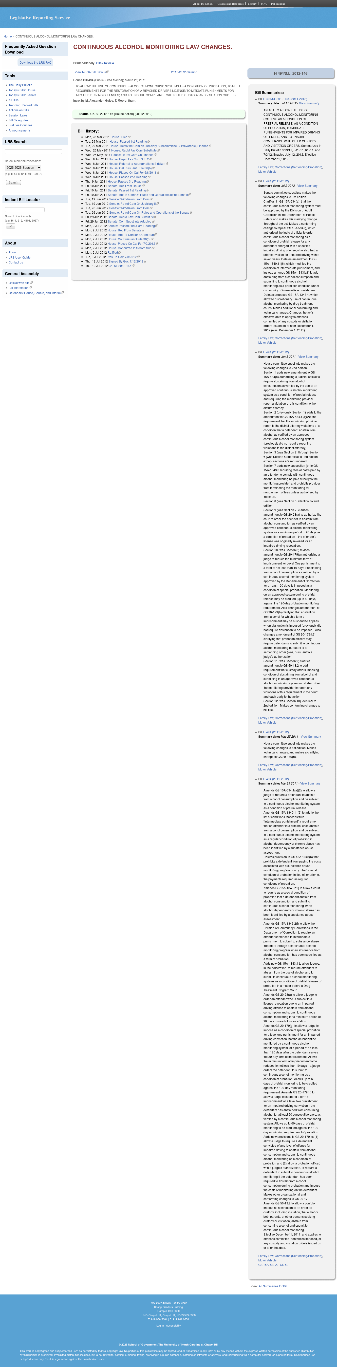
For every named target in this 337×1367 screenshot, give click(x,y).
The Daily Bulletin (20, 85)
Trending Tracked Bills (23, 105)
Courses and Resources (230, 3)
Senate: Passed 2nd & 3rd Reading (133, 226)
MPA (264, 3)
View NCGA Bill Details (92, 72)
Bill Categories (18, 120)
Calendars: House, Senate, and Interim (36, 293)
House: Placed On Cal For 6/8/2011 (134, 172)
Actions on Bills (19, 110)
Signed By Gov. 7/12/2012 (127, 261)
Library (252, 3)
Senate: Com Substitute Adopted (131, 221)
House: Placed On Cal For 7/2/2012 (133, 243)
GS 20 (274, 1264)
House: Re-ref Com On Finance (133, 154)
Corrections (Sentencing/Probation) (298, 167)
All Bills (14, 100)
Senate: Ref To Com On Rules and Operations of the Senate (149, 194)
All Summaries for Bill (273, 1286)
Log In (160, 1325)
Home (8, 36)
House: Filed (121, 137)
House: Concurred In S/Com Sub (131, 248)
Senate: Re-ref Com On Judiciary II (134, 203)
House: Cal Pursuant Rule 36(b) (132, 168)
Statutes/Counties (20, 125)
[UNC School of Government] (103, 3)
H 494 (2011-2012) (276, 181)
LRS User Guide (20, 257)
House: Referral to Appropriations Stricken (138, 163)
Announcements (20, 130)
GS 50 (284, 1264)
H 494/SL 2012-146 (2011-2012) (285, 98)
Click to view (105, 63)
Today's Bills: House (22, 90)
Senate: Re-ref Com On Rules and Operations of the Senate (150, 212)
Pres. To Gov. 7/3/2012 (123, 257)
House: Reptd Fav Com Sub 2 (130, 159)
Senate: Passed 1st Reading (128, 190)
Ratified (114, 252)
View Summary (309, 103)
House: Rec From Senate (126, 230)
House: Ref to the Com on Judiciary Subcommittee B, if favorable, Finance (160, 146)
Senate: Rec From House (126, 186)
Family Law (265, 167)
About (13, 252)
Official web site (21, 283)
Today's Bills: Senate (22, 95)
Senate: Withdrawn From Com (130, 199)
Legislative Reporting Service (40, 17)
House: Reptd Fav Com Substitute (135, 150)
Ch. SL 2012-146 (121, 265)
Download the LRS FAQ (35, 62)
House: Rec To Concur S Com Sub (132, 234)
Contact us (16, 262)
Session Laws (18, 115)
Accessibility (173, 1325)
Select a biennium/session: (23, 161)
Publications (278, 3)
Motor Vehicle (267, 171)
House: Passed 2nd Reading (129, 177)
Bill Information (20, 287)
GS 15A (263, 1264)
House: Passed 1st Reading (130, 141)
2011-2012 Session (184, 72)
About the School (203, 3)
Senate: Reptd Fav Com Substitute (132, 217)
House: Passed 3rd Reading (128, 181)
